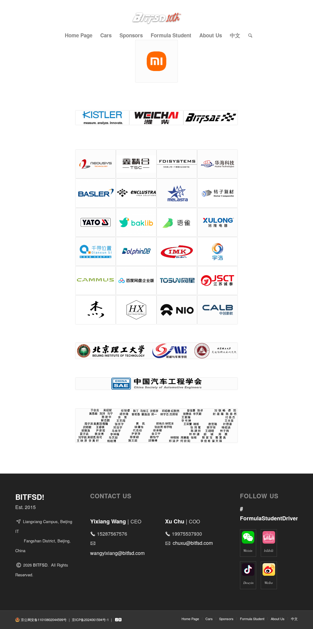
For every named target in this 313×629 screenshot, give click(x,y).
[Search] (248, 35)
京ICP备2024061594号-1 (90, 619)
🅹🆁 (118, 619)
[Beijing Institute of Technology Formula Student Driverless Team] (156, 14)
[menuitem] (78, 35)
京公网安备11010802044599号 (44, 619)
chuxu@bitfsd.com (193, 542)
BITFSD (40, 565)
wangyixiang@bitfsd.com (117, 552)
